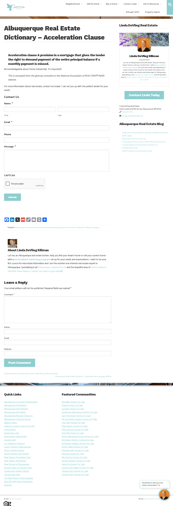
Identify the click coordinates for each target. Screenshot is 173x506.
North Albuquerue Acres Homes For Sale (80, 436)
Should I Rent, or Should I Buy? (18, 468)
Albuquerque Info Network (16, 409)
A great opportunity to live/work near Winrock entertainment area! (139, 146)
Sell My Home (93, 4)
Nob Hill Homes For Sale (73, 433)
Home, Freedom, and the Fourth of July (137, 151)
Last (59, 115)
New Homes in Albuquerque (16, 464)
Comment (9, 294)
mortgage (95, 227)
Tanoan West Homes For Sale (75, 475)
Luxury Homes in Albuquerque (17, 447)
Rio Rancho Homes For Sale (74, 457)
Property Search (152, 12)
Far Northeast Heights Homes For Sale (79, 419)
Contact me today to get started (46, 271)
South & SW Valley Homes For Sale (78, 468)
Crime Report (10, 430)
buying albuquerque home (62, 227)
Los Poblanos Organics (14, 443)
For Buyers (78, 227)
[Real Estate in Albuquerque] (15, 7)
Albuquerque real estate (41, 227)
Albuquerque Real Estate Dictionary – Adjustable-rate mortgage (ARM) (82, 376)
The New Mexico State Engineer (18, 478)
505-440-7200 (132, 12)
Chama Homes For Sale (72, 405)
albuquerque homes (24, 227)
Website (7, 349)
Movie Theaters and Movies (16, 454)
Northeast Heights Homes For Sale (78, 440)
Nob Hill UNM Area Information (18, 482)
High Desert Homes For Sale (74, 426)
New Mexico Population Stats (17, 457)
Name (8, 103)
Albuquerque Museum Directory (18, 416)
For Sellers (87, 227)
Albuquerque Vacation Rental (17, 419)
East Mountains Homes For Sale (76, 416)
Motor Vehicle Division (14, 450)
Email (8, 122)
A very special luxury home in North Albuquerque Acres (144, 141)
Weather (8, 485)
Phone (7, 134)
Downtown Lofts (11, 433)
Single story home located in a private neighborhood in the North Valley (145, 134)
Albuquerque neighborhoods (52, 267)
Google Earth (10, 440)
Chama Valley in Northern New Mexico (139, 77)
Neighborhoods (73, 4)
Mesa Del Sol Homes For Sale (75, 430)
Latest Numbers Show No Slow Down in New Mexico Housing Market (31, 373)
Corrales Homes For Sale (73, 409)
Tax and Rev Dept (12, 475)
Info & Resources (151, 4)
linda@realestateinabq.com (132, 116)
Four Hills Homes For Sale (73, 423)
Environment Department (15, 436)
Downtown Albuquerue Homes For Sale (79, 412)
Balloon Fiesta (10, 423)
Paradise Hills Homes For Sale (75, 450)
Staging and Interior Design (16, 471)
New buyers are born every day (134, 138)
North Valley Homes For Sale (75, 447)
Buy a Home (111, 4)
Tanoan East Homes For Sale (75, 471)
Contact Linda (130, 4)
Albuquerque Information (15, 405)
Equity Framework (15, 499)
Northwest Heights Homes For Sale (78, 443)
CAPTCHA (9, 175)
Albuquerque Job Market (15, 412)
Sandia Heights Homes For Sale (76, 461)
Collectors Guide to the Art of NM (19, 426)
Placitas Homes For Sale (73, 454)
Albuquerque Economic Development (21, 402)
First (6, 115)
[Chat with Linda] (164, 494)
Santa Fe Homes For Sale (73, 464)
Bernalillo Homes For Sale (73, 402)
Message (10, 146)
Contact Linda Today (144, 95)
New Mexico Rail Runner (15, 461)
